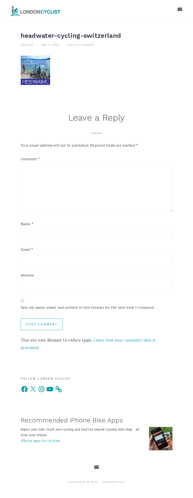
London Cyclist (35, 11)
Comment (30, 159)
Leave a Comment (80, 45)
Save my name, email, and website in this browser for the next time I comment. (88, 308)
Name (27, 224)
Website (27, 275)
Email (27, 250)
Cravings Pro (113, 482)
